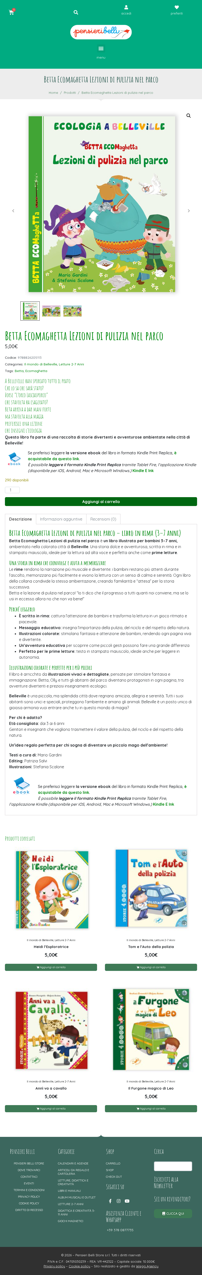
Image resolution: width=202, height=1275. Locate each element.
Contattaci (29, 1176)
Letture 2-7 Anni (71, 364)
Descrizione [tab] (20, 519)
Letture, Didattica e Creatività (73, 1182)
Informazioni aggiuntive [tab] (61, 519)
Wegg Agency (147, 1266)
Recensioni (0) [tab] (103, 519)
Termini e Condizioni (29, 1190)
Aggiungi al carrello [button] (53, 967)
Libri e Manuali (69, 1191)
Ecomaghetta (36, 371)
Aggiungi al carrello (101, 501)
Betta (19, 371)
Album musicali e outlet (77, 1197)
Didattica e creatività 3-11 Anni (76, 1212)
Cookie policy (29, 1203)
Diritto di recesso (29, 1210)
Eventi (29, 1183)
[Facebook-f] (110, 1201)
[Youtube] (127, 1201)
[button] (101, 48)
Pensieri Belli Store (29, 1163)
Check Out (114, 1176)
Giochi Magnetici (70, 1221)
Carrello (113, 1163)
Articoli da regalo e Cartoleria (73, 1172)
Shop (110, 1170)
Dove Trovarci (29, 1170)
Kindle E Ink (143, 470)
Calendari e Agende (73, 1163)
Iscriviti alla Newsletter (166, 1182)
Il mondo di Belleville (40, 364)
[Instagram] (118, 1201)
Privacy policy (29, 1196)
